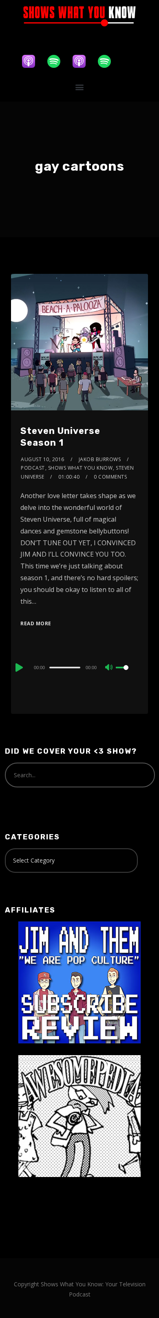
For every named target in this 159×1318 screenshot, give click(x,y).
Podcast (33, 467)
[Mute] (109, 668)
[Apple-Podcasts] (32, 61)
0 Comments (110, 476)
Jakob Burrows (100, 459)
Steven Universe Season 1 (60, 436)
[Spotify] (58, 61)
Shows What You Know (80, 467)
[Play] (18, 667)
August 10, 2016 (42, 459)
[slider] (127, 674)
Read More (35, 623)
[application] (79, 667)
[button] (79, 86)
